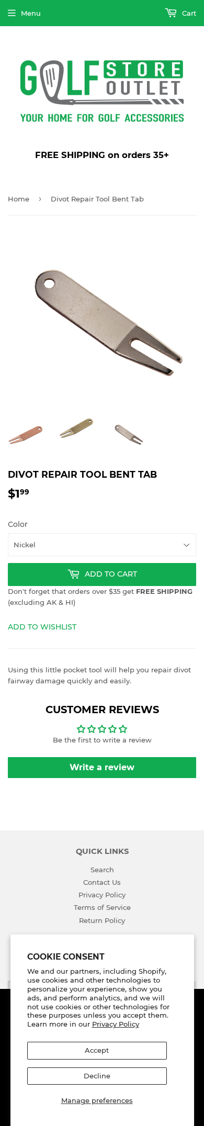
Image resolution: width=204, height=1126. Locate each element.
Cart (188, 13)
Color (18, 524)
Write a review (102, 767)
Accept (97, 1050)
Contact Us (102, 882)
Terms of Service (102, 907)
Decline (97, 1076)
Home (18, 199)
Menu (31, 13)
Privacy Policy (115, 1024)
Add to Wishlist (42, 627)
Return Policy (102, 920)
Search (102, 869)
